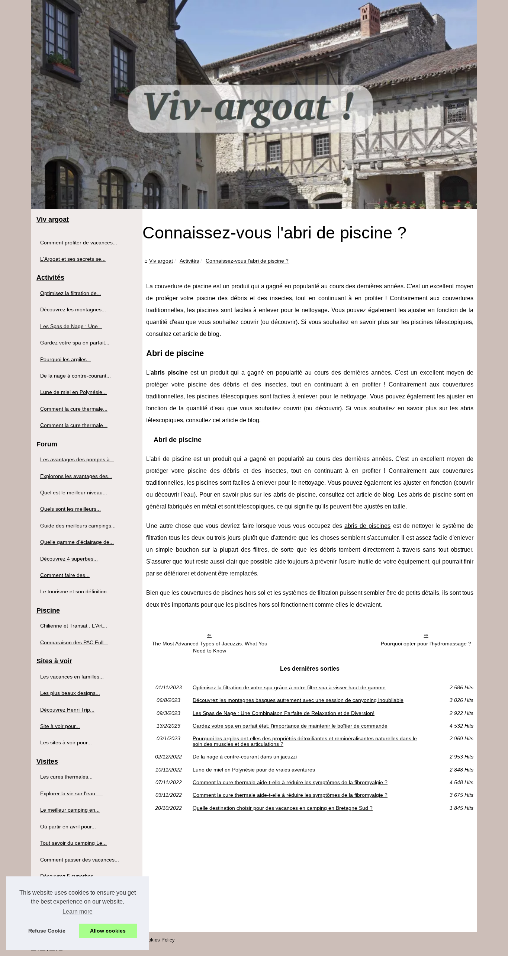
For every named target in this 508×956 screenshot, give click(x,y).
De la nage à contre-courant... (75, 376)
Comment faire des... (65, 575)
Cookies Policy (158, 940)
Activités (189, 261)
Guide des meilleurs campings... (78, 526)
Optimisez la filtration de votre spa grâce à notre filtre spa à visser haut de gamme (289, 687)
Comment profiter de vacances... (78, 243)
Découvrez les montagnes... (73, 309)
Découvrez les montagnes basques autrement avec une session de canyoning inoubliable (298, 700)
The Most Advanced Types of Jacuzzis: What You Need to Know (209, 647)
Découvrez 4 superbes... (69, 559)
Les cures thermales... (66, 777)
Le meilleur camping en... (70, 810)
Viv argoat (161, 261)
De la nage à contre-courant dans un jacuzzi (245, 756)
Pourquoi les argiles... (65, 359)
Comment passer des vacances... (79, 860)
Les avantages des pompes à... (77, 459)
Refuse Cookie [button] (46, 931)
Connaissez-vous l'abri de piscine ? (247, 261)
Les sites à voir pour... (66, 742)
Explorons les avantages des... (76, 476)
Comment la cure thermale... (73, 409)
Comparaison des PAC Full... (74, 642)
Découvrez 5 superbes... (69, 876)
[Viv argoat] (254, 104)
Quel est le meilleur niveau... (73, 492)
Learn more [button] (77, 911)
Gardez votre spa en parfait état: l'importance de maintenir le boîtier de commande (290, 725)
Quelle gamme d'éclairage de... (77, 542)
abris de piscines (367, 526)
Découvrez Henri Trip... (67, 710)
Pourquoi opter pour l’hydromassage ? (426, 644)
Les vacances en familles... (72, 677)
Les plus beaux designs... (70, 693)
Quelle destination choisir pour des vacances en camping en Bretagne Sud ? (283, 808)
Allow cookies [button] (108, 931)
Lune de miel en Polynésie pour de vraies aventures (254, 769)
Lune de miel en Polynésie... (73, 392)
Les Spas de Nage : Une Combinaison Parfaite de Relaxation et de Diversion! (283, 713)
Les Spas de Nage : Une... (71, 326)
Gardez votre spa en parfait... (74, 343)
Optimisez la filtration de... (70, 293)
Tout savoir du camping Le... (73, 843)
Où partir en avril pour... (68, 827)
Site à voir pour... (60, 726)
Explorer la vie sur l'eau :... (71, 793)
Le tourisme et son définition (73, 591)
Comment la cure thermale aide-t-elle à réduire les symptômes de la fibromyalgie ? (290, 782)
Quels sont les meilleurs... (70, 509)
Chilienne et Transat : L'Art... (73, 626)
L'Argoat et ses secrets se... (73, 259)
